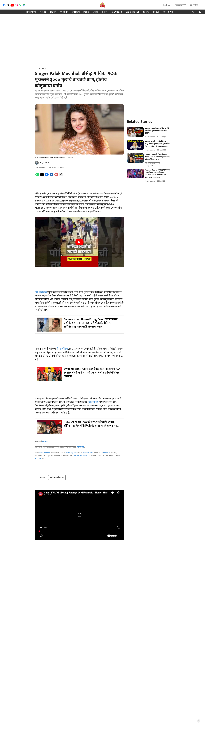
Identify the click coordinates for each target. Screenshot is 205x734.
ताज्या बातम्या (31, 12)
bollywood (41, 477)
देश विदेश (76, 12)
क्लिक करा (80, 447)
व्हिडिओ (156, 12)
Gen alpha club (132, 12)
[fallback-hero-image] (135, 132)
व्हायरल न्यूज (168, 12)
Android (38, 458)
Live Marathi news (80, 455)
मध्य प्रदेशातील (41, 292)
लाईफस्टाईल (117, 12)
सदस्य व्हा (45, 441)
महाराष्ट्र (43, 12)
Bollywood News (57, 477)
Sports (146, 12)
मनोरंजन (105, 12)
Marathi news (44, 452)
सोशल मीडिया (62, 349)
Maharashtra (88, 452)
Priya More (44, 162)
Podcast (166, 5)
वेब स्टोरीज (194, 5)
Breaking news (72, 452)
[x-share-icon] (42, 176)
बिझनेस (86, 12)
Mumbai (106, 452)
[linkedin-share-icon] (51, 176)
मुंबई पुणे (53, 12)
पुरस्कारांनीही (93, 402)
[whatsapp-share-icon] (37, 176)
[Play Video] (79, 242)
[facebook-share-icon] (47, 176)
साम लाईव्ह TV (180, 5)
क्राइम (95, 12)
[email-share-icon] (56, 176)
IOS (46, 458)
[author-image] (37, 163)
